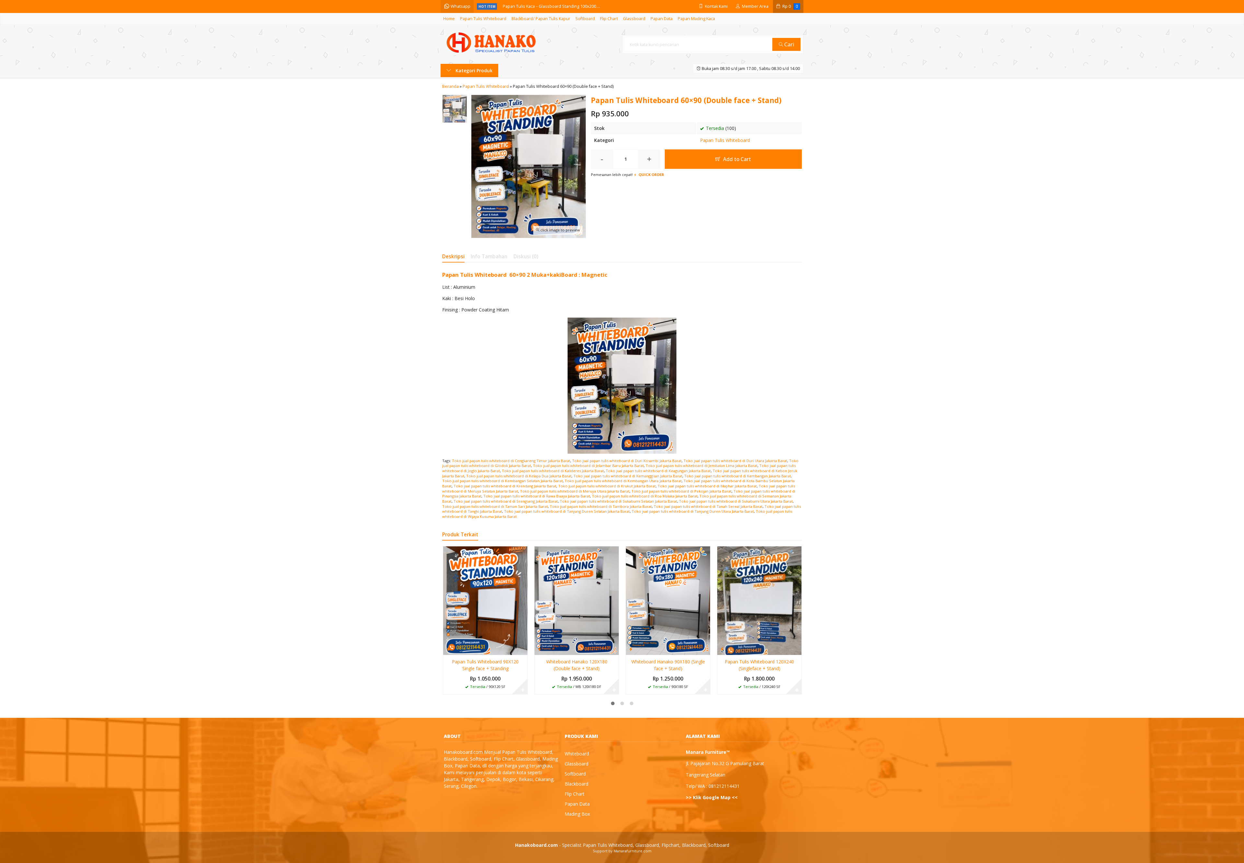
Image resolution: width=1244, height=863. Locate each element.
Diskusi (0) (525, 256)
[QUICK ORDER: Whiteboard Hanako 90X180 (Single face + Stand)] (631, 649)
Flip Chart (609, 18)
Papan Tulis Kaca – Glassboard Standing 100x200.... (551, 6)
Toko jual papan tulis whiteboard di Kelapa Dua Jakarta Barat (518, 475)
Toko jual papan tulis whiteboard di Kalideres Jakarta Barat (553, 470)
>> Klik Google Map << (712, 797)
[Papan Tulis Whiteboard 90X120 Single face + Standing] (485, 600)
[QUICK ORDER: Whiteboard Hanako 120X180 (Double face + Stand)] (539, 649)
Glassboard (634, 18)
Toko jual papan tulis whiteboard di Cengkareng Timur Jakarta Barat (511, 460)
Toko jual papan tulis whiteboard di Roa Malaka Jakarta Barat (644, 496)
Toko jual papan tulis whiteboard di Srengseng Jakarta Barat (506, 501)
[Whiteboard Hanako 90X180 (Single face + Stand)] (668, 600)
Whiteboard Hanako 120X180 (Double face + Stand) (576, 665)
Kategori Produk (473, 70)
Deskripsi (453, 256)
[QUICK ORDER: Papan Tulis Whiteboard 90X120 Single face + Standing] (448, 649)
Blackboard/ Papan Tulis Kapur (541, 18)
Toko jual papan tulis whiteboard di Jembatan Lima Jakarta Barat (701, 465)
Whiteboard (577, 754)
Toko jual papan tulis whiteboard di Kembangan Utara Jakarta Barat (623, 480)
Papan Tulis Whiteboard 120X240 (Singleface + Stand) (759, 665)
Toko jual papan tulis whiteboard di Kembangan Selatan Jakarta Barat (502, 480)
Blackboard (576, 784)
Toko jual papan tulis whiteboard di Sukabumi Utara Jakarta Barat (736, 501)
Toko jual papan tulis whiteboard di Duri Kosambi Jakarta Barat (627, 460)
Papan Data (662, 18)
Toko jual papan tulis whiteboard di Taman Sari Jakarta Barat (495, 506)
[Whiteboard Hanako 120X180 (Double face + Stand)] (577, 600)
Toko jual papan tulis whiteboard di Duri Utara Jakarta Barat (735, 460)
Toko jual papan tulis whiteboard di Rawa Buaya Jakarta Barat (536, 496)
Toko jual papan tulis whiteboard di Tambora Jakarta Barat (601, 506)
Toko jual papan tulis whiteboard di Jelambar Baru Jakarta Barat (588, 465)
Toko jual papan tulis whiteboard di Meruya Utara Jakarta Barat (574, 491)
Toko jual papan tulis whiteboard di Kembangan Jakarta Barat (737, 475)
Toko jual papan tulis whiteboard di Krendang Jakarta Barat (505, 486)
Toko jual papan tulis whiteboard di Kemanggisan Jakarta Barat (627, 475)
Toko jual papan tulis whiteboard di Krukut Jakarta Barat (607, 486)
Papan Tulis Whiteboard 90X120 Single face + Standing (485, 665)
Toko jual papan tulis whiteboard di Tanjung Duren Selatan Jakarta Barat (567, 511)
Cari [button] (788, 44)
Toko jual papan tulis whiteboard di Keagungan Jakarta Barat (658, 470)
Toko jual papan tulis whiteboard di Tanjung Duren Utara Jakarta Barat (693, 511)
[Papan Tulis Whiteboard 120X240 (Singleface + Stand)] (759, 600)
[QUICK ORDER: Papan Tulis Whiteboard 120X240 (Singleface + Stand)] (722, 649)
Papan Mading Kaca (696, 18)
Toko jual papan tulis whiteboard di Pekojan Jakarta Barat (681, 491)
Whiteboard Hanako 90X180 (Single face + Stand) (668, 665)
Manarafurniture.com (632, 850)
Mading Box (577, 814)
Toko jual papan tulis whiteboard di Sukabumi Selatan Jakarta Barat (618, 501)
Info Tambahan (489, 256)
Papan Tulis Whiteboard (483, 18)
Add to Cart (736, 159)
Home (449, 18)
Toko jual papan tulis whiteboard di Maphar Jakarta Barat (707, 486)
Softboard (585, 18)
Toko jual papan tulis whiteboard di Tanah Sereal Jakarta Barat (708, 506)
